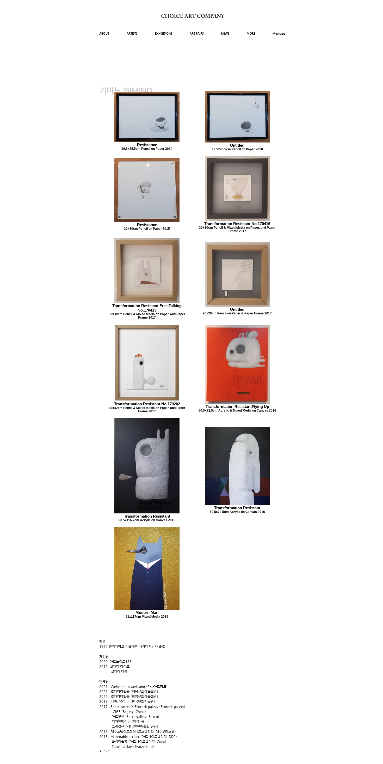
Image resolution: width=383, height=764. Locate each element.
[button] (104, 31)
